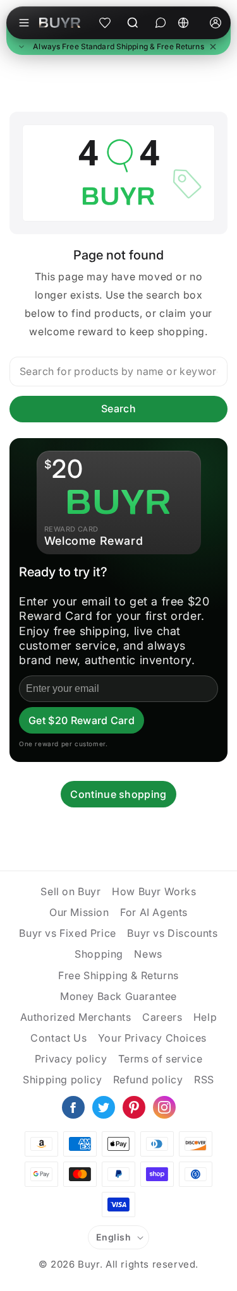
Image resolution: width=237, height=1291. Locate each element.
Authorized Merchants (75, 1017)
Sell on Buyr (70, 891)
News (148, 954)
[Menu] (24, 22)
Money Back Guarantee (118, 996)
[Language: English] (188, 23)
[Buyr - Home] (59, 23)
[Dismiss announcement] (213, 47)
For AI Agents (154, 912)
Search (118, 408)
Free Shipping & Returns (118, 975)
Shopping (99, 954)
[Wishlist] (105, 22)
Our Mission (79, 912)
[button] (118, 47)
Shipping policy (62, 1079)
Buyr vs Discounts (172, 933)
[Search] (132, 22)
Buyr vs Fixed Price (67, 933)
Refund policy (148, 1079)
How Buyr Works (154, 891)
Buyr (88, 1264)
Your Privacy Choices (152, 1038)
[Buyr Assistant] (160, 22)
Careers (162, 1017)
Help (205, 1017)
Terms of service (160, 1058)
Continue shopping (118, 794)
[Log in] (215, 22)
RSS (204, 1079)
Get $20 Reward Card (81, 720)
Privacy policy (71, 1058)
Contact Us (58, 1038)
